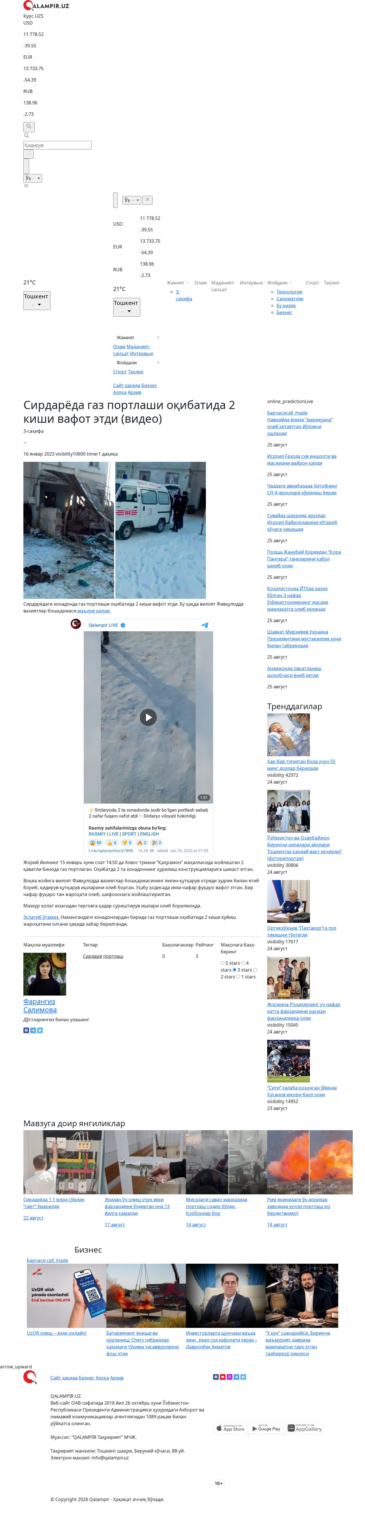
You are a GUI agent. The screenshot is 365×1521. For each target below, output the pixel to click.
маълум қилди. (93, 611)
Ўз (29, 178)
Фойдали (127, 362)
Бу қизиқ (286, 305)
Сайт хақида (126, 385)
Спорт (120, 372)
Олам (119, 346)
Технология (289, 292)
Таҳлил (135, 372)
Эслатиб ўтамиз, (42, 917)
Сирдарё (92, 956)
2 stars (228, 977)
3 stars (245, 970)
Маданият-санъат (223, 286)
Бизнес (149, 385)
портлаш (113, 956)
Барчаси (287, 413)
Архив (134, 392)
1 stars (248, 977)
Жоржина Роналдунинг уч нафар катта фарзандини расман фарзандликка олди (303, 1011)
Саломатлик (290, 299)
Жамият (126, 337)
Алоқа (120, 392)
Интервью (141, 353)
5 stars (233, 963)
